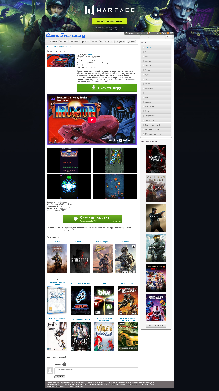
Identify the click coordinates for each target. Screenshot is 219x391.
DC (101, 42)
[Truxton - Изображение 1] (69, 172)
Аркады (68, 46)
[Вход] (64, 364)
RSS (171, 33)
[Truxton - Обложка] (61, 66)
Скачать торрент (100, 218)
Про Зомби (74, 42)
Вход (164, 33)
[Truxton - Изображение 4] (115, 199)
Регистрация (154, 33)
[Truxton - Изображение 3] (69, 199)
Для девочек (120, 42)
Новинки (53, 42)
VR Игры (63, 42)
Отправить (60, 377)
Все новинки (156, 325)
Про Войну (85, 42)
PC (61, 46)
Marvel (94, 42)
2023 (90, 55)
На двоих (108, 42)
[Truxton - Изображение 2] (115, 172)
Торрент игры (52, 46)
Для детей (131, 42)
